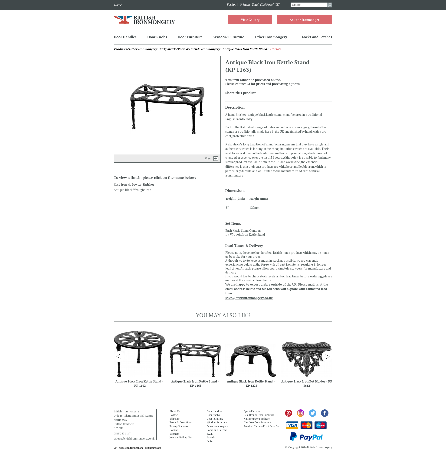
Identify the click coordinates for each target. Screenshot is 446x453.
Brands (211, 437)
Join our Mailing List (181, 437)
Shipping (174, 418)
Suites (210, 441)
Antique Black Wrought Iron (132, 190)
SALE (210, 433)
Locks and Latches (317, 37)
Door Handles (125, 37)
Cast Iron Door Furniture (257, 422)
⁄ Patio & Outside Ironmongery (197, 49)
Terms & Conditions (181, 422)
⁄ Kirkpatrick (166, 49)
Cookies (174, 430)
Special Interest (252, 411)
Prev (119, 356)
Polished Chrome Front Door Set (261, 426)
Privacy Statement (180, 426)
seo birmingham (153, 447)
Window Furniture (228, 37)
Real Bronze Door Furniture (259, 415)
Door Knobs (157, 37)
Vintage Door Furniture (256, 418)
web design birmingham (131, 447)
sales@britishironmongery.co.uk (249, 298)
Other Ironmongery (271, 37)
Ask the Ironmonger (304, 19)
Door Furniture (190, 37)
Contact (174, 415)
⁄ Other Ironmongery (142, 49)
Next (326, 356)
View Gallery (250, 19)
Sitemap (174, 433)
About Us (175, 411)
